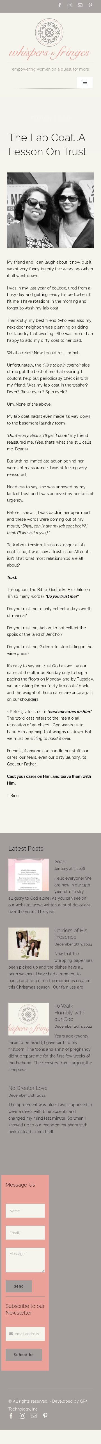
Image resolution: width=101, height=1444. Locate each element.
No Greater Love (28, 1088)
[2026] (28, 875)
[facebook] (60, 5)
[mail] (80, 5)
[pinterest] (90, 5)
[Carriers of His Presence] (28, 944)
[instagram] (70, 5)
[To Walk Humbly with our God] (28, 1019)
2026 (60, 861)
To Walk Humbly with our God (69, 1012)
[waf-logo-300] (50, 17)
